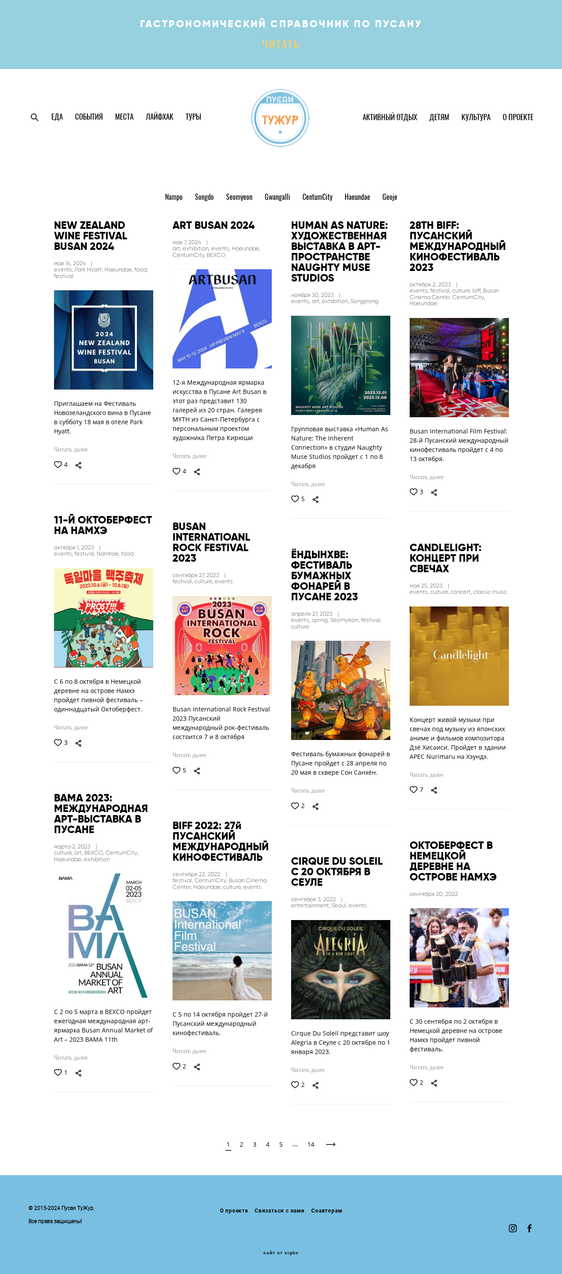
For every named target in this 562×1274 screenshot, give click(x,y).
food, (141, 269)
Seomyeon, (345, 620)
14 (310, 1144)
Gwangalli (278, 197)
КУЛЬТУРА (475, 117)
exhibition (97, 859)
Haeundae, (119, 269)
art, (178, 248)
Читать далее (71, 449)
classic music (490, 591)
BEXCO (216, 255)
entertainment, (311, 905)
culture (300, 626)
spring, (321, 620)
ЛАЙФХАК (159, 117)
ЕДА (57, 117)
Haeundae (358, 197)
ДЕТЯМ (439, 117)
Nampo (174, 197)
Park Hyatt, (89, 269)
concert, (461, 591)
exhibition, (197, 248)
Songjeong (364, 301)
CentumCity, (190, 255)
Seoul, (340, 905)
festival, (441, 290)
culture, (462, 290)
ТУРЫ (193, 117)
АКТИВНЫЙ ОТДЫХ (390, 117)
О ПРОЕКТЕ (518, 117)
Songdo (205, 197)
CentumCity (318, 197)
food (127, 553)
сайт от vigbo (281, 1253)
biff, (477, 290)
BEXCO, (94, 852)
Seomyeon (240, 197)
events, (64, 269)
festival (63, 276)
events (224, 581)
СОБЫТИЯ (89, 117)
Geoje (389, 197)
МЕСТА (124, 117)
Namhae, (109, 553)
